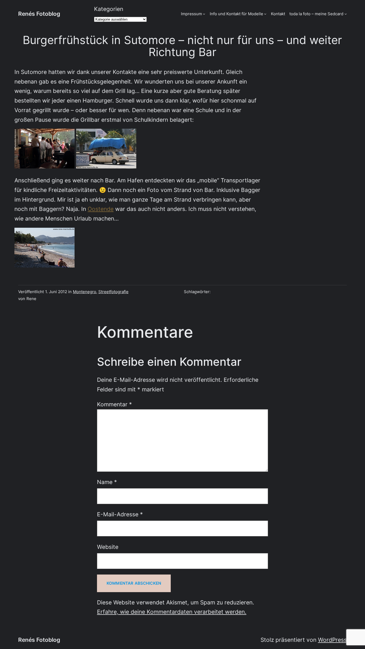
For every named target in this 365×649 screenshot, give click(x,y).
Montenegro (84, 291)
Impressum (191, 13)
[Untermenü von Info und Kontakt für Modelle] (265, 14)
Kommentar (114, 404)
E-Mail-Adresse (120, 514)
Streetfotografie (113, 291)
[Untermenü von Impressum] (204, 14)
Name (107, 482)
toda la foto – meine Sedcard (316, 13)
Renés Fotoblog (39, 13)
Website (107, 547)
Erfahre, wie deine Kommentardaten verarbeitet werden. (171, 611)
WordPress (332, 639)
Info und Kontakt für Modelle (236, 13)
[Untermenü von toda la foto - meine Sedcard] (345, 14)
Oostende (101, 209)
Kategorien (108, 9)
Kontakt (278, 13)
